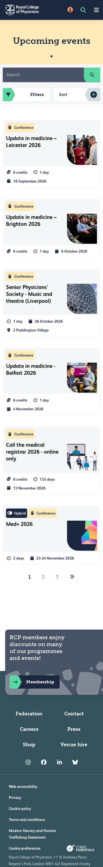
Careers (29, 729)
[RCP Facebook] (44, 762)
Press (73, 729)
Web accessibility (23, 786)
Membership (40, 681)
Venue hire (73, 745)
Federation (29, 714)
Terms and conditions (27, 819)
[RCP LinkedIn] (59, 762)
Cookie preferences (25, 848)
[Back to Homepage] (26, 9)
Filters (37, 94)
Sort (63, 94)
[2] (72, 576)
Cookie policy (20, 808)
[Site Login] (70, 10)
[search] (92, 75)
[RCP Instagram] (28, 762)
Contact (74, 714)
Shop (29, 745)
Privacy (15, 797)
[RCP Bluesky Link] (75, 762)
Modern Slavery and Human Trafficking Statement (32, 833)
